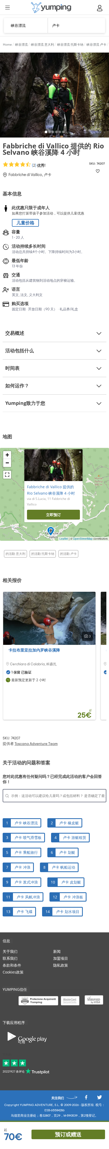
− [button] (7, 463)
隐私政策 (60, 965)
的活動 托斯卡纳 (42, 553)
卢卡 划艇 (67, 852)
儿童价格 (25, 223)
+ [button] (7, 455)
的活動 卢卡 (68, 553)
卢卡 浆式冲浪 (26, 882)
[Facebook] (86, 1098)
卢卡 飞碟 (25, 911)
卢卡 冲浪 (22, 867)
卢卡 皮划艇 (71, 882)
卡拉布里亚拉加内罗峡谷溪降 (34, 650)
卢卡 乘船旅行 (26, 852)
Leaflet (64, 539)
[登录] (100, 8)
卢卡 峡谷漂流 (26, 822)
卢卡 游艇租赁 (74, 837)
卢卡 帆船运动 (63, 867)
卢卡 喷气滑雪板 (28, 837)
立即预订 (53, 514)
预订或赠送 (68, 1134)
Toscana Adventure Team (36, 744)
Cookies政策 (13, 972)
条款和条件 (12, 965)
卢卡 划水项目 (67, 911)
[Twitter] (99, 1098)
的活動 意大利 (15, 553)
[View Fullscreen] (7, 475)
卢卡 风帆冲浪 (28, 896)
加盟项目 (60, 958)
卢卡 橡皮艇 (69, 822)
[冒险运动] (51, 7)
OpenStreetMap (83, 539)
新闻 (57, 951)
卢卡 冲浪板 (73, 896)
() (38, 165)
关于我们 (10, 951)
